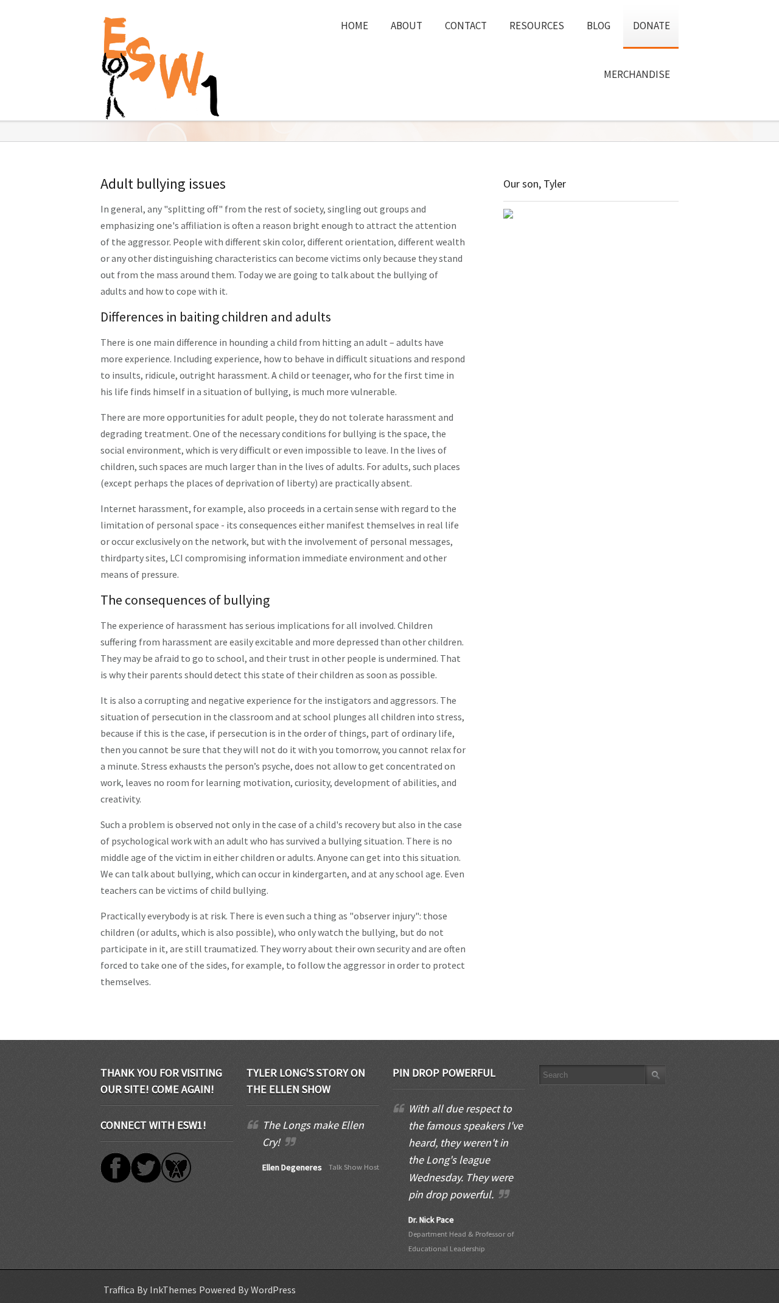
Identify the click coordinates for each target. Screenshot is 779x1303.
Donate (651, 25)
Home (354, 25)
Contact (466, 25)
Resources (536, 25)
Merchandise (637, 74)
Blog (598, 25)
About (406, 25)
